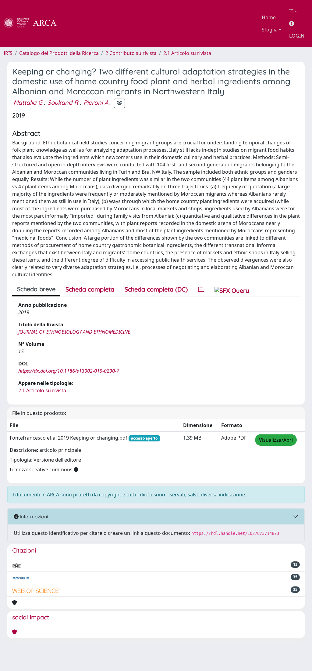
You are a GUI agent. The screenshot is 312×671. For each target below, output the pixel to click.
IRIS (8, 53)
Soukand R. (64, 102)
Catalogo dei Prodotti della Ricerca (59, 53)
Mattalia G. (28, 102)
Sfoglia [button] (270, 29)
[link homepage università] (73, 23)
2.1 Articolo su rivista (187, 53)
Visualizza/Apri (276, 440)
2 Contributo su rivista (131, 53)
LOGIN (296, 35)
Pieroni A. (96, 102)
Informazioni (33, 516)
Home (269, 17)
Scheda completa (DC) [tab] (156, 289)
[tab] (201, 289)
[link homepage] (33, 23)
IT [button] (291, 11)
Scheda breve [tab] (36, 289)
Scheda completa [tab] (90, 289)
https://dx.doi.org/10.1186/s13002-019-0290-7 (68, 371)
